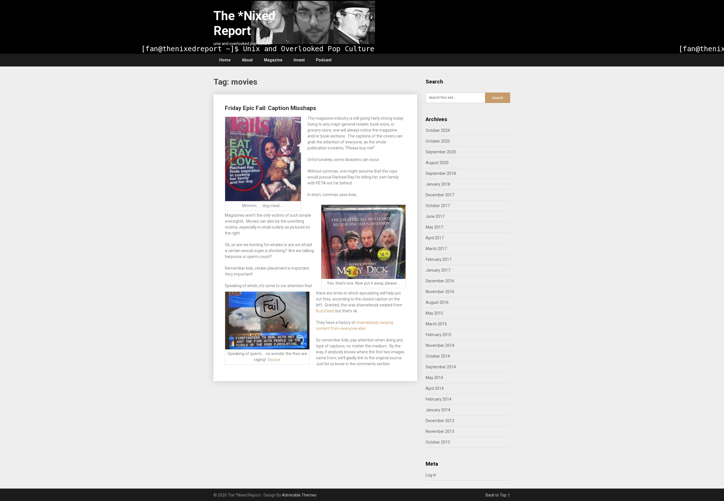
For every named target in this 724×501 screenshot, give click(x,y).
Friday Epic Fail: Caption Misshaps (270, 108)
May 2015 (434, 313)
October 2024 (438, 130)
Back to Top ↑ (498, 495)
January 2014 (438, 410)
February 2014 (438, 399)
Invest (299, 60)
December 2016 (440, 281)
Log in (431, 475)
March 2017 (436, 248)
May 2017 (434, 227)
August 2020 (437, 162)
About (247, 60)
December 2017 (440, 195)
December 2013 (440, 420)
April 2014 (435, 388)
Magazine (273, 60)
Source (274, 359)
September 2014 (441, 367)
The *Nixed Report (244, 23)
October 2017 (438, 205)
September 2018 (441, 173)
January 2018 (438, 184)
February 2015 (438, 334)
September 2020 (441, 152)
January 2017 (438, 270)
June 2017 (435, 216)
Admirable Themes (299, 495)
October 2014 (438, 356)
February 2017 (438, 259)
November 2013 (440, 431)
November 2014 (440, 345)
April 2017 (435, 238)
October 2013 (438, 442)
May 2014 (434, 377)
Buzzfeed (325, 311)
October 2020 (438, 141)
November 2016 (440, 291)
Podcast (323, 60)
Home (224, 60)
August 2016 (437, 302)
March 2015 (436, 324)
